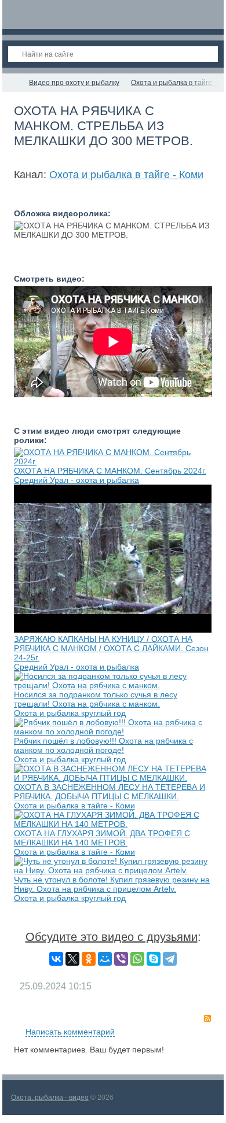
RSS (207, 1018)
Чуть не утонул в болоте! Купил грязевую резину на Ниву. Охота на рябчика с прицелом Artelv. (112, 884)
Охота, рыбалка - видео (50, 1098)
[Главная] (12, 82)
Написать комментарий (70, 1031)
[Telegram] (170, 959)
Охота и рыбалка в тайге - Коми (126, 174)
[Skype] (154, 959)
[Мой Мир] (105, 959)
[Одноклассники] (89, 959)
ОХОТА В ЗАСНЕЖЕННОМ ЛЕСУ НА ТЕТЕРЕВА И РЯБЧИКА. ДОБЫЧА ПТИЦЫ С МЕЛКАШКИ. (109, 791)
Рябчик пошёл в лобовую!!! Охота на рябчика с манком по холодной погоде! (103, 745)
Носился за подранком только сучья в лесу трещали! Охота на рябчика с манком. (95, 699)
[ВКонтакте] (56, 959)
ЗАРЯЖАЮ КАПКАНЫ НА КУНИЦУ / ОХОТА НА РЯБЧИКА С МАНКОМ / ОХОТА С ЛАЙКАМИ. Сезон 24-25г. (111, 648)
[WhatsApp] (137, 959)
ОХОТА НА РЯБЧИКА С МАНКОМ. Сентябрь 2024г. (110, 470)
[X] (72, 959)
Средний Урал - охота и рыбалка (76, 480)
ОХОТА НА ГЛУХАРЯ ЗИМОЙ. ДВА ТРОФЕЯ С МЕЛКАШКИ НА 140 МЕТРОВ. (102, 838)
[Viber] (121, 959)
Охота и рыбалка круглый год (70, 713)
